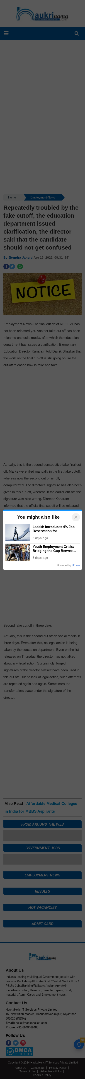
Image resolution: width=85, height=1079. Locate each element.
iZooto (76, 565)
